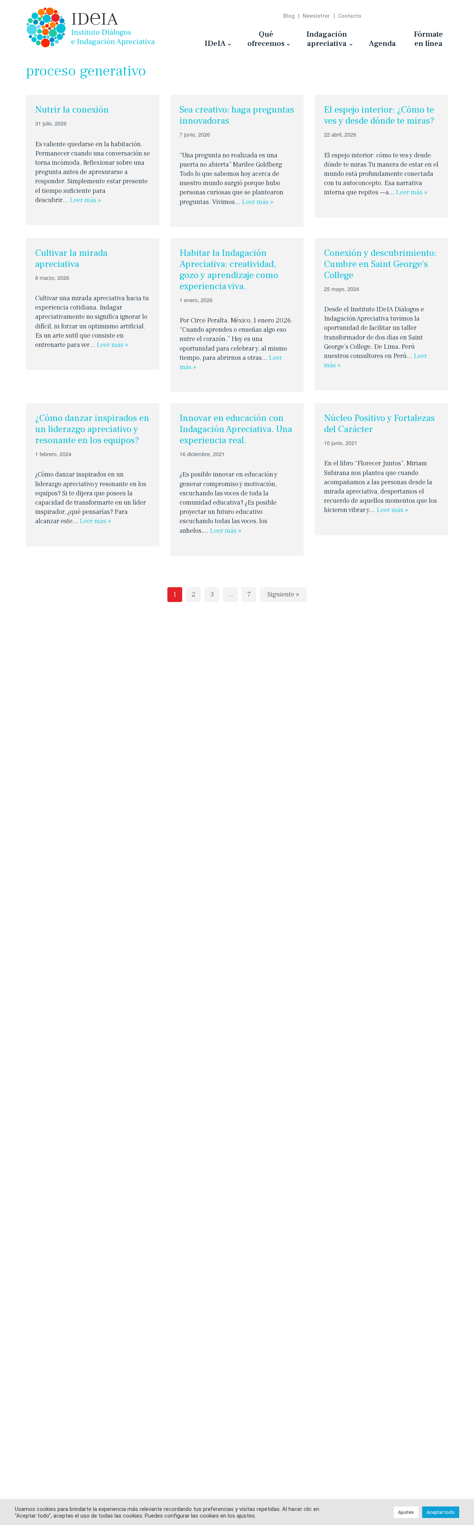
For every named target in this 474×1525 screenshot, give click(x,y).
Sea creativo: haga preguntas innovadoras (237, 115)
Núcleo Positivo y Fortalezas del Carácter (379, 423)
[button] (229, 44)
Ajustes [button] (406, 1512)
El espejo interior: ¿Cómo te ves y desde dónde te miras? (379, 115)
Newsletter (316, 16)
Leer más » (85, 200)
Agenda (382, 43)
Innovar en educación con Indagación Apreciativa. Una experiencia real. (236, 429)
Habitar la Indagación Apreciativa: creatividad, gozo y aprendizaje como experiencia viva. (229, 269)
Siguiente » (283, 594)
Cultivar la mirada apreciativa (71, 258)
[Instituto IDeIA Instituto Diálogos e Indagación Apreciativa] (91, 27)
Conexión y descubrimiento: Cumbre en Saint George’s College (380, 264)
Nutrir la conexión (72, 110)
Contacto (349, 16)
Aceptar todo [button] (441, 1512)
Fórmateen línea (428, 38)
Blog (288, 16)
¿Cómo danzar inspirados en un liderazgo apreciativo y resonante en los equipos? (92, 429)
